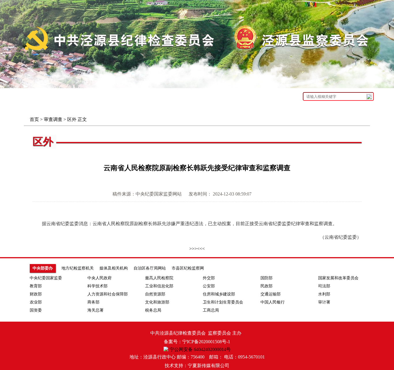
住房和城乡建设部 (219, 294)
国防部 (266, 278)
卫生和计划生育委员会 (223, 302)
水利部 (324, 294)
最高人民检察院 (159, 278)
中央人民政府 (99, 278)
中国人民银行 (272, 302)
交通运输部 (270, 294)
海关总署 (95, 310)
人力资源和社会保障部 (107, 294)
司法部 (324, 286)
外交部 (209, 278)
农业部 (36, 302)
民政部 (266, 286)
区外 (71, 119)
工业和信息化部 (159, 286)
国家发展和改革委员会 (338, 278)
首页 (34, 119)
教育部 (36, 286)
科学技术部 (97, 286)
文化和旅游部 (157, 302)
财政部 (36, 294)
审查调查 (53, 119)
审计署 (324, 302)
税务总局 (153, 310)
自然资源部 (155, 294)
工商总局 (211, 310)
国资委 (36, 310)
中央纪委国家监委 (46, 278)
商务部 (93, 302)
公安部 (209, 286)
